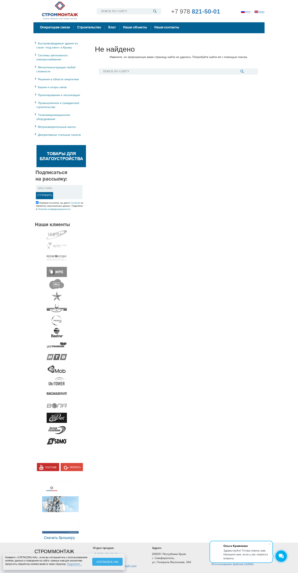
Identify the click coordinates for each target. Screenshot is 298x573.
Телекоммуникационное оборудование (53, 117)
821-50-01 (195, 11)
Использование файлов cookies (232, 564)
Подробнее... (74, 564)
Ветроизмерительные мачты (57, 127)
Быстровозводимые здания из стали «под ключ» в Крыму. (57, 45)
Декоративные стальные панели (59, 135)
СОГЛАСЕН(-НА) (107, 562)
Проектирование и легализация (59, 95)
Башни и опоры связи (52, 87)
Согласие (75, 202)
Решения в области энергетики (58, 79)
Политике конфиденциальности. (54, 209)
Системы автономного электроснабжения (52, 57)
